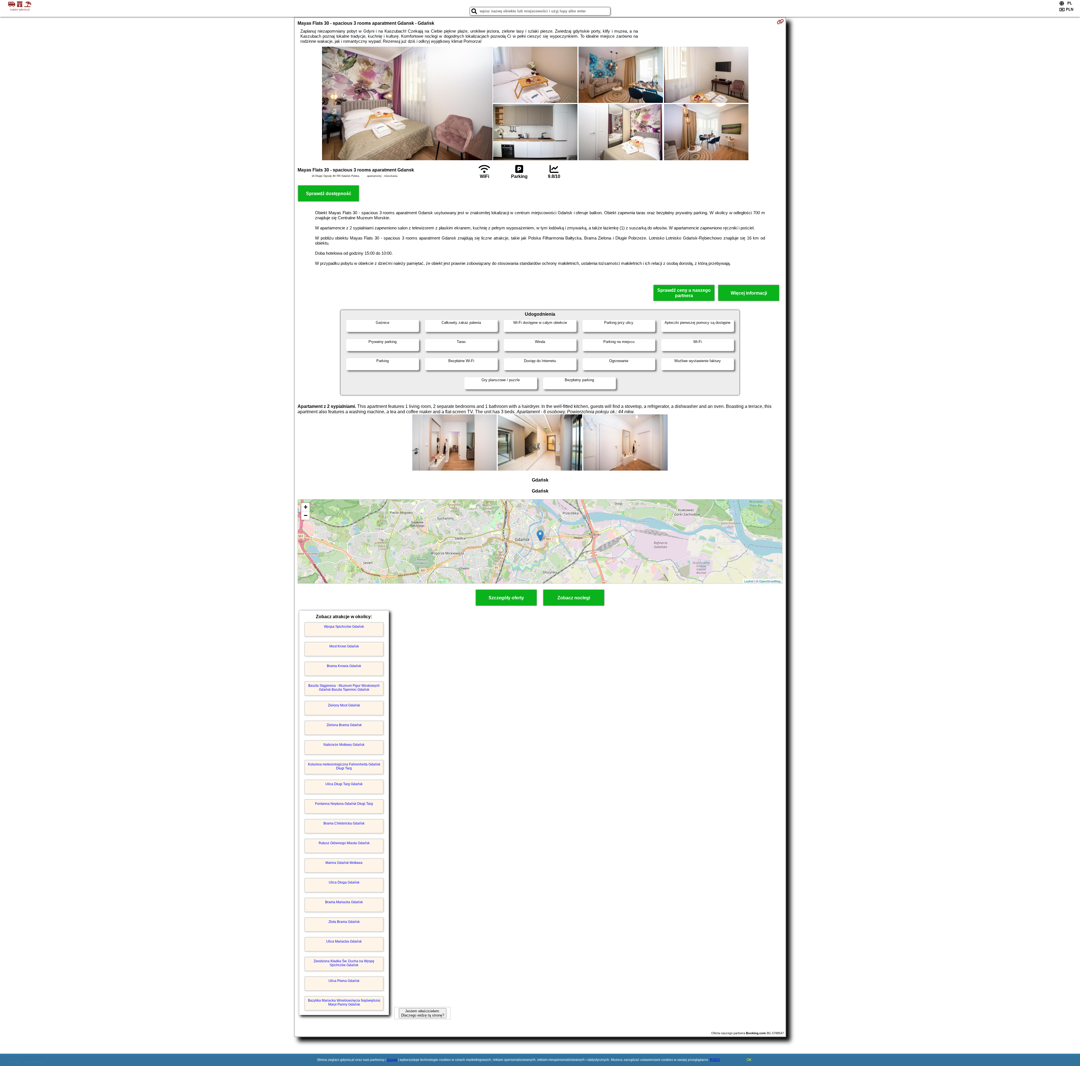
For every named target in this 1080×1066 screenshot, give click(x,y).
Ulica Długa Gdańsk (344, 882)
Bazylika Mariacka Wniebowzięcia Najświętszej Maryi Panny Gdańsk (344, 1002)
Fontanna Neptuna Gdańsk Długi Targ (344, 804)
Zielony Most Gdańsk (344, 705)
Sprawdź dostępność (328, 193)
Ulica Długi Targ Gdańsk (344, 784)
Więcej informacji (749, 293)
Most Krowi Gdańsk (344, 646)
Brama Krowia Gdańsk (344, 666)
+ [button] (305, 507)
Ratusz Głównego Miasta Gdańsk (344, 843)
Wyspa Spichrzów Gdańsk (344, 627)
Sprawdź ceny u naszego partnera (684, 293)
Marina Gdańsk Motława (344, 863)
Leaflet (748, 581)
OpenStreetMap (770, 581)
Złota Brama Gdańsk (344, 922)
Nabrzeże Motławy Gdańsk (343, 745)
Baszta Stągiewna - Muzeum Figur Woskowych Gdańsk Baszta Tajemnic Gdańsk (344, 688)
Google (392, 1060)
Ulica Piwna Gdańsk (343, 981)
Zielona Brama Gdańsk (344, 725)
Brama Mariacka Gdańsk (344, 902)
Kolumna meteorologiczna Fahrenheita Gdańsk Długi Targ (344, 766)
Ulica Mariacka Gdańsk (344, 941)
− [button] (305, 515)
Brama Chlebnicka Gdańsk (343, 823)
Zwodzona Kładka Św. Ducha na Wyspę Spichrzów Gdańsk (344, 963)
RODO (715, 1060)
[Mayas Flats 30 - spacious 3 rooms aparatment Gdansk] (407, 104)
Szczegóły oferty (506, 597)
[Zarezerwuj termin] (780, 21)
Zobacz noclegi (573, 597)
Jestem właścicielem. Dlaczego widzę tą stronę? (422, 1013)
